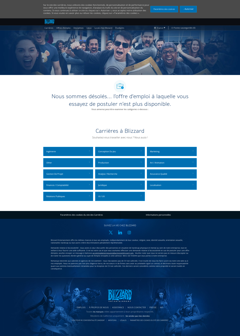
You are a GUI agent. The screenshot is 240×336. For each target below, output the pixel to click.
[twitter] (111, 233)
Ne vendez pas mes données (138, 316)
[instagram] (129, 233)
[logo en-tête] (49, 21)
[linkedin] (120, 233)
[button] (164, 9)
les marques (98, 312)
